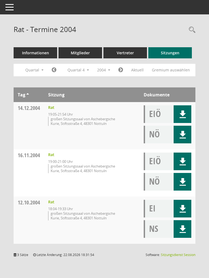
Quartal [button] (32, 69)
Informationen (35, 52)
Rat (51, 107)
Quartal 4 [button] (76, 69)
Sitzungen (170, 52)
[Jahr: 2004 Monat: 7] (54, 70)
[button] (182, 114)
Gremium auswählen (171, 69)
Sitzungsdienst (178, 254)
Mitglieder (80, 52)
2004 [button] (102, 69)
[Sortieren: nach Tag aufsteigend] (27, 95)
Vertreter (125, 52)
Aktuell (137, 69)
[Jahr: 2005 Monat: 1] (120, 70)
